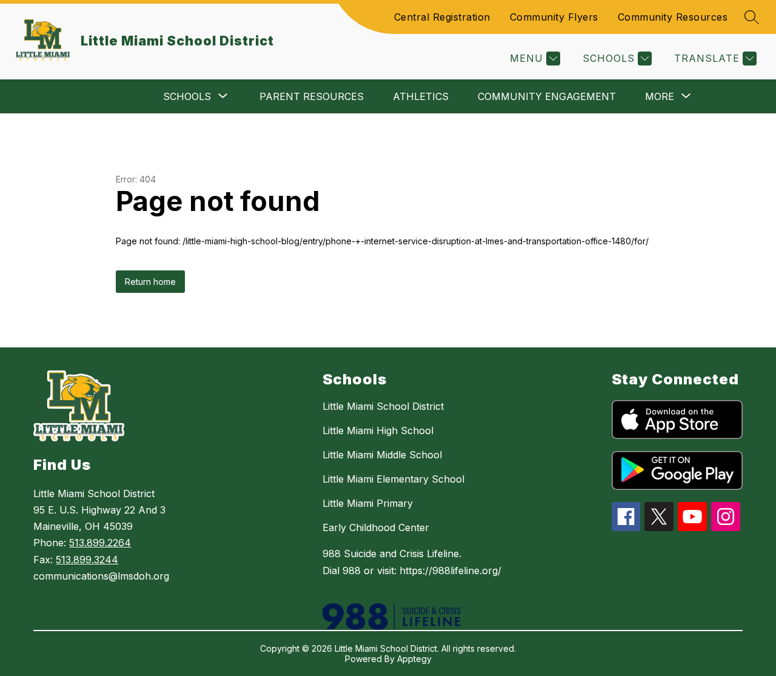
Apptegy (414, 659)
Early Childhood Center (376, 527)
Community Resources (673, 17)
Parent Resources (311, 96)
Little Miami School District (383, 406)
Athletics (421, 96)
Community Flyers (554, 17)
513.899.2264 (100, 543)
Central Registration (442, 17)
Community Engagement (547, 96)
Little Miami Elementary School (393, 479)
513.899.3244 (87, 560)
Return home (150, 281)
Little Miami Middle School (382, 455)
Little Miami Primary (368, 503)
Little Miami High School (378, 430)
